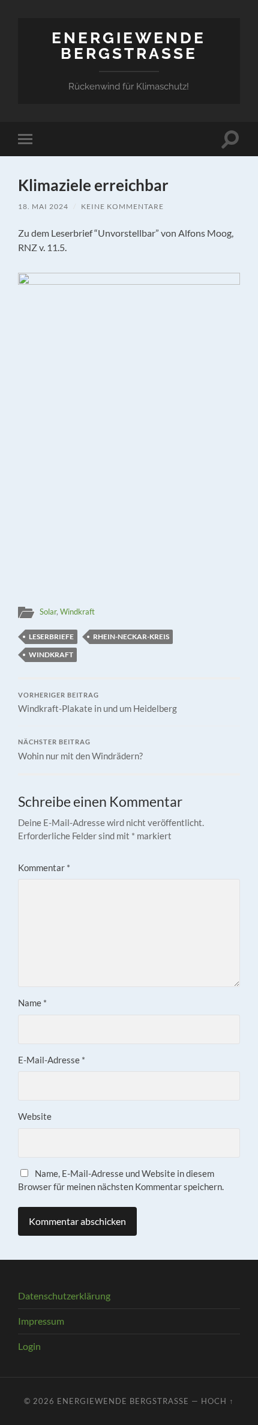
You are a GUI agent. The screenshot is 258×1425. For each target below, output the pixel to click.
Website (35, 1116)
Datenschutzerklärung (64, 1295)
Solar (48, 611)
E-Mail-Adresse (51, 1059)
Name (32, 1002)
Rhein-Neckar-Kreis (131, 636)
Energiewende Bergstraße (129, 45)
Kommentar (44, 867)
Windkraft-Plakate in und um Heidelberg (97, 702)
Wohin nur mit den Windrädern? (80, 749)
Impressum (41, 1320)
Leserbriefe (51, 636)
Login (29, 1346)
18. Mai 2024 (43, 206)
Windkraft (77, 611)
